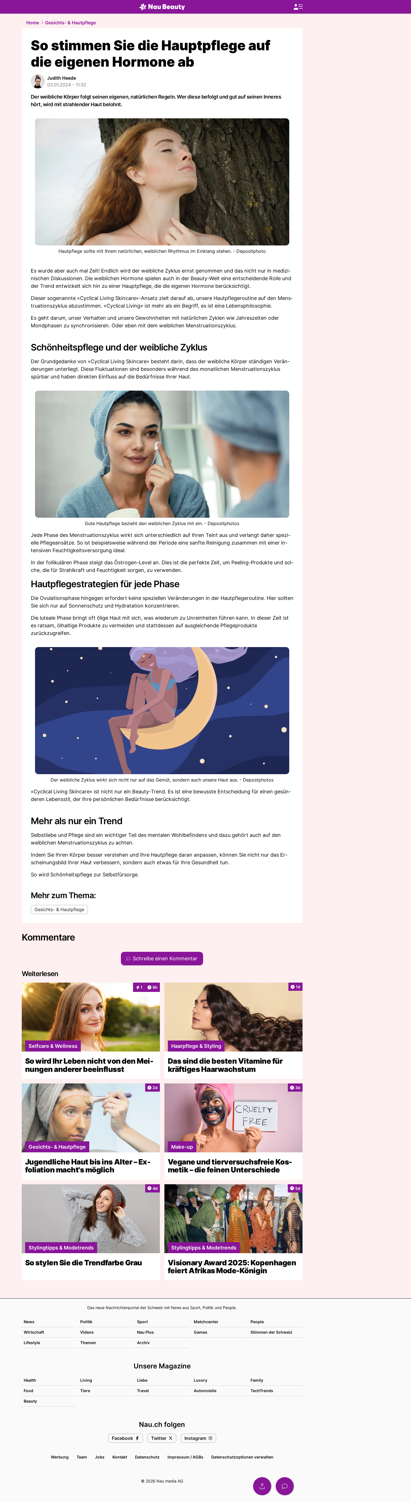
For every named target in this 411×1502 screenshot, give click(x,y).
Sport (142, 1321)
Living (86, 1380)
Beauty (30, 1401)
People (257, 1321)
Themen (88, 1342)
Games (200, 1332)
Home (32, 22)
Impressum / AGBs (185, 1457)
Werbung (60, 1457)
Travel (143, 1390)
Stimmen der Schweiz (271, 1332)
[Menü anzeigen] (298, 7)
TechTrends (262, 1390)
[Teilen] (262, 1486)
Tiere (85, 1390)
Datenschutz (147, 1457)
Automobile (205, 1390)
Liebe (142, 1380)
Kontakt (119, 1457)
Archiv (143, 1342)
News (29, 1321)
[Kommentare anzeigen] (285, 1486)
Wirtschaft (34, 1332)
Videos (87, 1332)
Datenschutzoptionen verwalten (242, 1457)
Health (30, 1380)
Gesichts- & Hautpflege (70, 22)
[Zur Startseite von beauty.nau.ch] (162, 6)
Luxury (200, 1380)
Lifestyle (32, 1342)
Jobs (100, 1457)
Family (257, 1380)
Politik (86, 1321)
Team (82, 1457)
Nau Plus (145, 1332)
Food (28, 1390)
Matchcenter (206, 1321)
